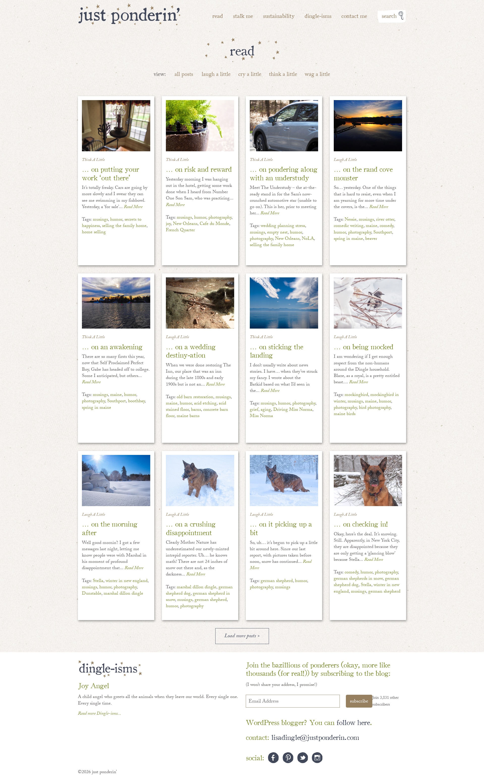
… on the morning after (109, 528)
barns (196, 410)
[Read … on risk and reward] (200, 125)
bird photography (374, 408)
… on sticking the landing (276, 350)
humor (116, 220)
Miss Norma (261, 416)
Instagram (317, 757)
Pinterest (288, 757)
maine (371, 226)
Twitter (302, 757)
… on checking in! (361, 523)
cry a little (249, 75)
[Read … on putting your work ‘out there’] (116, 125)
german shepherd (211, 600)
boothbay (136, 401)
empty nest (277, 233)
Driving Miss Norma (292, 410)
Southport (382, 233)
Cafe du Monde (214, 224)
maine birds (344, 414)
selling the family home (124, 226)
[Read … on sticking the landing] (284, 303)
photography (219, 218)
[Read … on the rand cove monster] (368, 125)
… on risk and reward (199, 168)
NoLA (308, 239)
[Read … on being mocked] (368, 303)
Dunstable (91, 594)
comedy (386, 226)
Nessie (350, 220)
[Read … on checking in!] (368, 480)
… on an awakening (112, 346)
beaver (371, 239)
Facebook (273, 757)
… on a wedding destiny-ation (191, 350)
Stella (98, 581)
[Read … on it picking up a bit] (284, 480)
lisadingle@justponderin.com (315, 736)
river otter (385, 220)
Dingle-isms (318, 15)
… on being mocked (363, 346)
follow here (353, 722)
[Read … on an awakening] (116, 303)
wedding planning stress (283, 226)
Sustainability (278, 15)
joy (168, 224)
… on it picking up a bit (281, 528)
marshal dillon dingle (123, 594)
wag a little (317, 75)
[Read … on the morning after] (116, 480)
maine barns (188, 416)
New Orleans (185, 224)
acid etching (205, 404)
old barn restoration (195, 397)
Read (217, 15)
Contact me (354, 15)
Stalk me (243, 15)
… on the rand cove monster (363, 173)
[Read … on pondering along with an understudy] (284, 125)
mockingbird (356, 395)
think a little (283, 75)
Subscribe (359, 702)
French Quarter (180, 231)
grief (254, 410)
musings (100, 220)
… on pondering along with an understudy (283, 173)
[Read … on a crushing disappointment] (200, 480)
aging (266, 410)
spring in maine (348, 239)
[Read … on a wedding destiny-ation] (200, 303)
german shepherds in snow (358, 579)
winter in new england (126, 581)
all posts (183, 75)
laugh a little (216, 75)
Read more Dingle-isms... (99, 714)
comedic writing (349, 226)
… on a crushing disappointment (191, 528)
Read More (133, 207)
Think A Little (93, 160)
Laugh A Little (345, 160)
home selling (94, 233)
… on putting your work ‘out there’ (110, 173)
